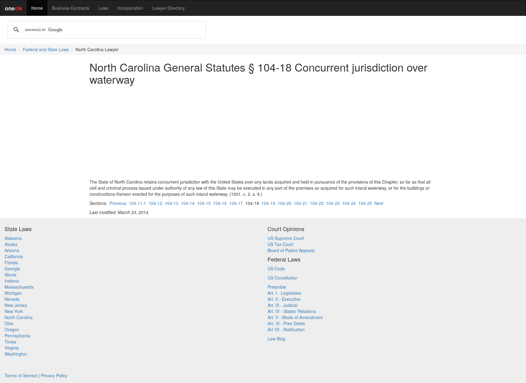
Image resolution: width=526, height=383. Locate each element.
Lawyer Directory (168, 8)
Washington (16, 354)
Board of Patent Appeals (291, 250)
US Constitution (282, 278)
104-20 (284, 203)
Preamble (277, 287)
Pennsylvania (17, 335)
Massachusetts (19, 287)
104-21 (300, 203)
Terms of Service (21, 375)
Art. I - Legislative (284, 293)
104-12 (155, 203)
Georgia (12, 268)
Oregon (12, 329)
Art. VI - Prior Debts (286, 323)
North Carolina (19, 317)
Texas (10, 342)
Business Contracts (70, 8)
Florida (11, 262)
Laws (103, 8)
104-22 (317, 203)
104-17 (236, 203)
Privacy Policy (54, 375)
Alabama (13, 238)
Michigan (13, 293)
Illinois (10, 275)
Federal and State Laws (46, 49)
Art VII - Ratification (286, 329)
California (14, 256)
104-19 (268, 203)
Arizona (12, 250)
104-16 (220, 203)
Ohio (9, 323)
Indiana (12, 281)
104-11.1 (137, 203)
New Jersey (16, 305)
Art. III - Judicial (282, 305)
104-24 (349, 203)
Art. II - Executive (284, 299)
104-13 (171, 203)
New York (14, 311)
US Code (276, 268)
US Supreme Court (286, 238)
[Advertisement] (263, 131)
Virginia (12, 348)
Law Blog (276, 339)
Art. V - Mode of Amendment (295, 317)
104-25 (365, 203)
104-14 (188, 203)
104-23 (333, 203)
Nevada (12, 299)
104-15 (204, 203)
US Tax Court (280, 244)
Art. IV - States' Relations (292, 311)
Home (37, 8)
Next (378, 203)
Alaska (11, 244)
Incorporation (130, 8)
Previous (118, 203)
